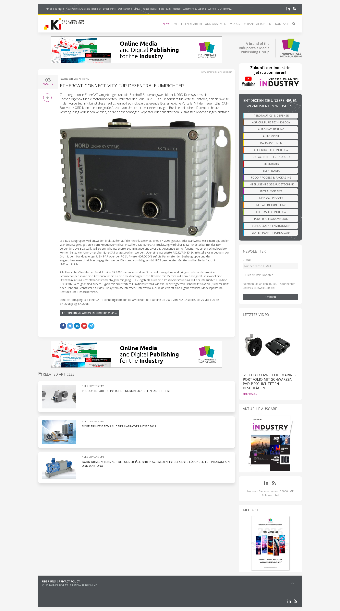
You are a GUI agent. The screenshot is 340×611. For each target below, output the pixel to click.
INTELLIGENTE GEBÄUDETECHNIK (271, 184)
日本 (168, 8)
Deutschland (125, 8)
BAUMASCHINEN (271, 143)
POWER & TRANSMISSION (271, 219)
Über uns (49, 581)
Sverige (212, 8)
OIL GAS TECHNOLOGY (271, 212)
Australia (85, 8)
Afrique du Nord (55, 8)
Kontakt (281, 24)
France (145, 8)
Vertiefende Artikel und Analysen (200, 24)
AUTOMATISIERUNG (271, 129)
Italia (154, 8)
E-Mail (247, 260)
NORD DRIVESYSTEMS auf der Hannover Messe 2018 (119, 426)
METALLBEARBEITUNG (271, 205)
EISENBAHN (271, 164)
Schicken (270, 297)
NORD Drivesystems (74, 79)
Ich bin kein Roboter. (260, 275)
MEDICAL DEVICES (271, 198)
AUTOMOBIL (271, 136)
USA (220, 8)
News (166, 24)
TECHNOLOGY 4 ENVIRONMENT (271, 226)
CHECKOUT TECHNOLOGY (271, 150)
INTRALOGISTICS (271, 191)
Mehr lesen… (250, 394)
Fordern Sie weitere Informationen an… (91, 313)
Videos (235, 24)
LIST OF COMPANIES (55, 589)
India (161, 8)
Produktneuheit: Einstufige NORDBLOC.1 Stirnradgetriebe (126, 391)
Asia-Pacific (72, 8)
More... (228, 8)
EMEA (137, 8)
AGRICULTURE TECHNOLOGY (271, 122)
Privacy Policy (69, 581)
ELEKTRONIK (271, 170)
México (177, 8)
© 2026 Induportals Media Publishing (70, 585)
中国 (113, 8)
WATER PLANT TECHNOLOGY (271, 232)
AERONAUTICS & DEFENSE (271, 115)
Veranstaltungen (257, 24)
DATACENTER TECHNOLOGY (271, 157)
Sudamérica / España (194, 8)
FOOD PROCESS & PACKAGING (271, 177)
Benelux (96, 8)
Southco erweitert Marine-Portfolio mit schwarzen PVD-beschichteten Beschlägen (269, 381)
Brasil (106, 8)
